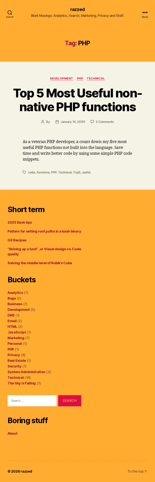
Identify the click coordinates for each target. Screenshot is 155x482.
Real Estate (17, 361)
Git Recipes (17, 240)
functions (43, 172)
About (12, 433)
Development (61, 78)
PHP (80, 78)
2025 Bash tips (20, 222)
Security (15, 366)
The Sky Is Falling (22, 383)
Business (15, 304)
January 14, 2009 (73, 122)
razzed (77, 9)
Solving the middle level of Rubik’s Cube (40, 263)
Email (12, 321)
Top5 (77, 172)
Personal (15, 344)
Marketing (16, 338)
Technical (96, 78)
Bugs (12, 298)
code (31, 172)
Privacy (14, 355)
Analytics (15, 293)
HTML (12, 327)
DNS (11, 315)
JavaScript (17, 332)
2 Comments (105, 122)
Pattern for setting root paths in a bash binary (44, 231)
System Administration (26, 372)
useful (86, 172)
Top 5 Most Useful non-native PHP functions (77, 100)
